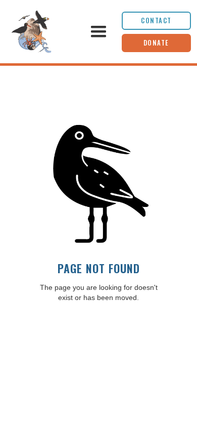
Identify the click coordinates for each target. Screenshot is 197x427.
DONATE (156, 43)
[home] (40, 31)
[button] (98, 32)
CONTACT (156, 20)
